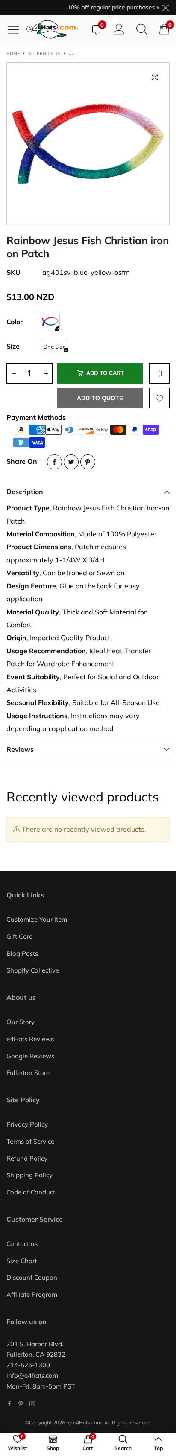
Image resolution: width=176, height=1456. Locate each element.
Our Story (20, 1022)
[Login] (119, 29)
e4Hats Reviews (30, 1039)
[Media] (154, 77)
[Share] (54, 461)
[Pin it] (87, 461)
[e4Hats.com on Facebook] (9, 1404)
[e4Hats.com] (55, 29)
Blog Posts (22, 953)
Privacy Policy (27, 1124)
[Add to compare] (159, 373)
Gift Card (19, 936)
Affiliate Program (31, 1294)
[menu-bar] (16, 29)
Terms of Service (30, 1141)
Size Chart (21, 1261)
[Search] (141, 29)
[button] (13, 373)
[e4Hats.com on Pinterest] (21, 1404)
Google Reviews (30, 1056)
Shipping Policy (29, 1175)
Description (24, 491)
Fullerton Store (28, 1073)
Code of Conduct (30, 1192)
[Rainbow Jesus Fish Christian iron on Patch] (88, 144)
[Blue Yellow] (50, 321)
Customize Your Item (36, 919)
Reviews (20, 749)
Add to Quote (100, 398)
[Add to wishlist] (159, 398)
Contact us (22, 1244)
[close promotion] (165, 7)
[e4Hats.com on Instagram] (32, 1404)
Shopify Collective (32, 970)
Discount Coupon (31, 1277)
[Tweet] (71, 461)
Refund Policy (26, 1158)
